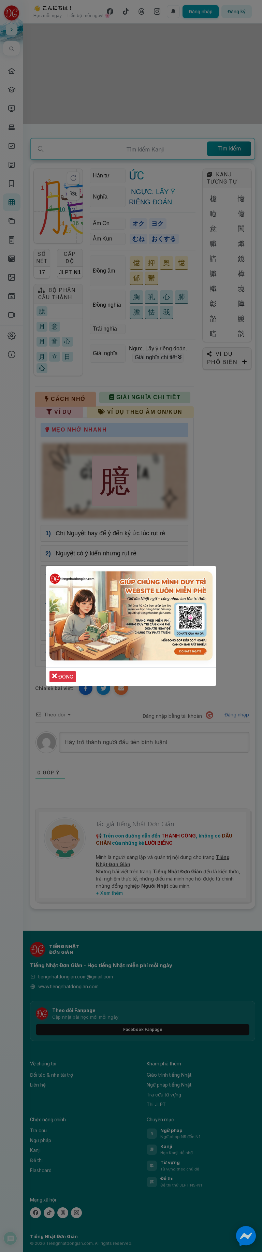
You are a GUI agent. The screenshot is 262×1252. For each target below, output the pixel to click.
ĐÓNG (65, 676)
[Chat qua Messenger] (246, 1236)
